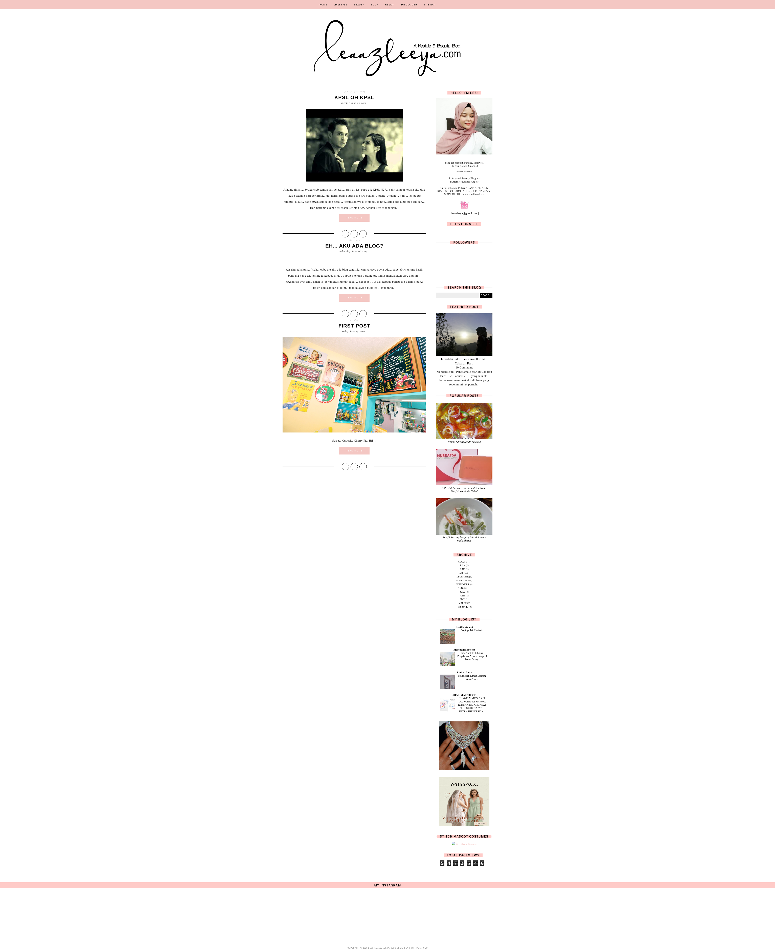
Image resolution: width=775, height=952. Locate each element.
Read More (354, 217)
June (462, 569)
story (363, 91)
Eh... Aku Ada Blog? (354, 246)
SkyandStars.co (418, 948)
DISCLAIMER (409, 4)
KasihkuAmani (464, 627)
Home (323, 4)
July (462, 565)
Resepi (390, 4)
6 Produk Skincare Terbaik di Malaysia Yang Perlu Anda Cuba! (464, 489)
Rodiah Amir (464, 672)
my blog (354, 320)
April (462, 573)
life (345, 91)
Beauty (359, 4)
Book (374, 4)
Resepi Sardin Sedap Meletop (464, 441)
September (462, 584)
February (462, 607)
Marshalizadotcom (464, 649)
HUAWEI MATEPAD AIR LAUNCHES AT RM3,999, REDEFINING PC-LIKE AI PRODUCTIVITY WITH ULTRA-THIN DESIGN (472, 705)
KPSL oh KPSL (354, 97)
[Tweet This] (354, 233)
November (462, 580)
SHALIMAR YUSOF (464, 695)
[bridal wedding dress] (464, 825)
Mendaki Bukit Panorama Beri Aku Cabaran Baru (464, 361)
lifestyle (353, 91)
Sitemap (430, 4)
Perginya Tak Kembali (472, 630)
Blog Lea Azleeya (379, 948)
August (462, 561)
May (462, 599)
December (463, 576)
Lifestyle (340, 4)
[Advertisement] (354, 505)
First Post (354, 326)
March (463, 603)
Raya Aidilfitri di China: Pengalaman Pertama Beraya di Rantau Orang (472, 656)
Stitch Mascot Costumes (464, 836)
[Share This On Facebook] (345, 233)
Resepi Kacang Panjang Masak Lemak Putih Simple (464, 538)
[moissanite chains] (464, 769)
